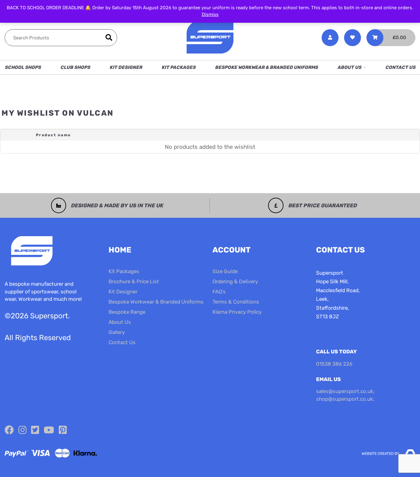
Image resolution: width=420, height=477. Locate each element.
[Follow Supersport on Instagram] (22, 430)
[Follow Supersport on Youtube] (49, 430)
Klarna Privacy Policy (237, 312)
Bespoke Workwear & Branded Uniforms (266, 67)
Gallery (117, 332)
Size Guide (225, 271)
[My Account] (330, 37)
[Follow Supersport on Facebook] (9, 430)
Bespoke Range (127, 312)
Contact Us (400, 67)
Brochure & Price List (134, 281)
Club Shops (75, 67)
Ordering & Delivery (235, 281)
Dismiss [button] (210, 14)
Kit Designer (125, 67)
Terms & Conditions (235, 302)
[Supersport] (210, 38)
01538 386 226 (334, 364)
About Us (349, 67)
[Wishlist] (352, 37)
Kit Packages (178, 67)
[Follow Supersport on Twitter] (35, 430)
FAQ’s (219, 291)
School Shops (23, 67)
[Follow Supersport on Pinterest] (63, 430)
